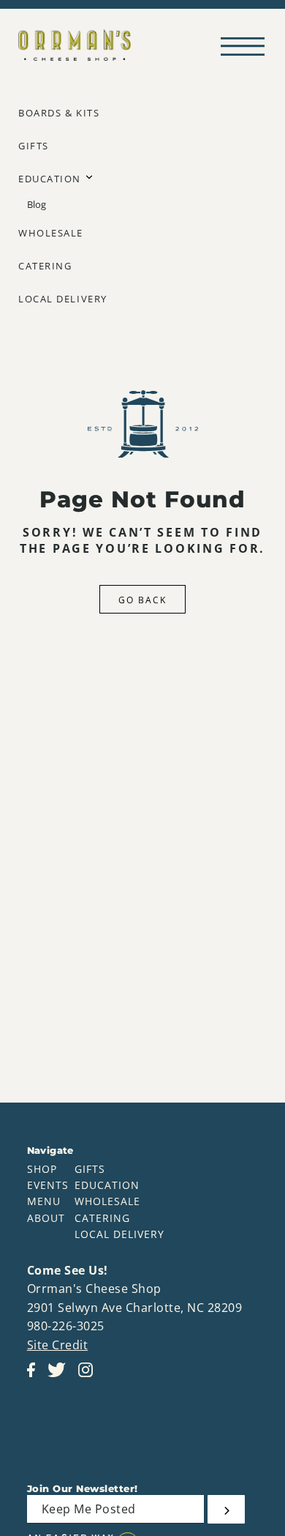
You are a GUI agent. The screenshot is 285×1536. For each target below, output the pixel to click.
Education (107, 1185)
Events (48, 1185)
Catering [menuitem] (45, 265)
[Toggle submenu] (89, 177)
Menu (44, 1201)
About (46, 1218)
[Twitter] (61, 1377)
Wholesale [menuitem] (50, 232)
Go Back (142, 600)
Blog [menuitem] (37, 204)
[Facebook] (36, 1377)
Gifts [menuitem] (33, 145)
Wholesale (107, 1201)
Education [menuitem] (49, 178)
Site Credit (57, 1345)
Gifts (90, 1169)
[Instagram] (90, 1377)
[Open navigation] (246, 45)
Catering (102, 1218)
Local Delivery (119, 1234)
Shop (42, 1169)
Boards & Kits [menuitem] (58, 112)
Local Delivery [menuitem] (62, 298)
